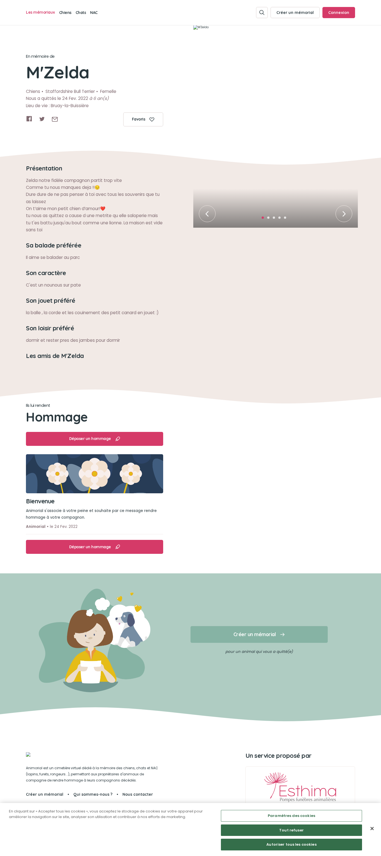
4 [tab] (281, 219)
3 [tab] (275, 219)
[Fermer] (372, 829)
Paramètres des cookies (291, 815)
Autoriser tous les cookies (291, 844)
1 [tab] (264, 219)
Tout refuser (291, 830)
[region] (190, 829)
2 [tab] (270, 219)
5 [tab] (287, 219)
